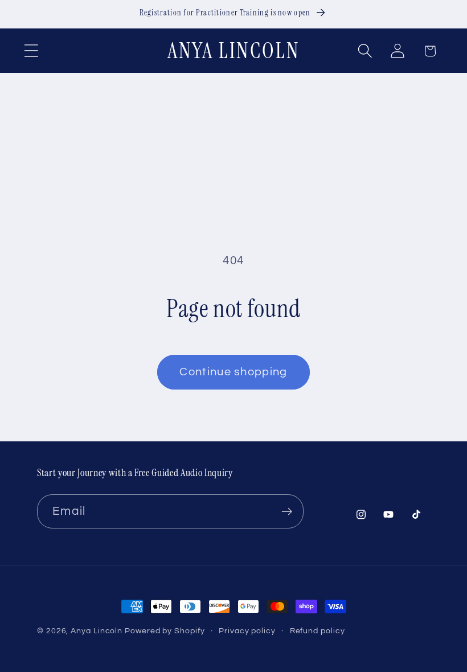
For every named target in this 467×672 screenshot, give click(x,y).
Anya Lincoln (96, 630)
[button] (31, 51)
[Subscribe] (287, 511)
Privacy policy (247, 630)
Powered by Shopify (164, 630)
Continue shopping (233, 372)
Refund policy (317, 630)
